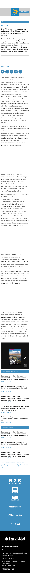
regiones (4, 467)
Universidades (22, 467)
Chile (2, 463)
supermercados (12, 467)
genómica (10, 465)
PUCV (26, 465)
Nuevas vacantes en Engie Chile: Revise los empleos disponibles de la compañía (14, 388)
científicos (12, 463)
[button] (3, 72)
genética (4, 465)
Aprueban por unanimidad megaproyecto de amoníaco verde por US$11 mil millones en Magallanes (15, 398)
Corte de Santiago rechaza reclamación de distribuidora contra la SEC (14, 418)
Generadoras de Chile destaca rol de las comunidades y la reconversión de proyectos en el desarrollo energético (14, 377)
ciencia (6, 463)
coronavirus (20, 463)
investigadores (19, 465)
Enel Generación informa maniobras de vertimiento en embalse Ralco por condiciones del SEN (15, 408)
